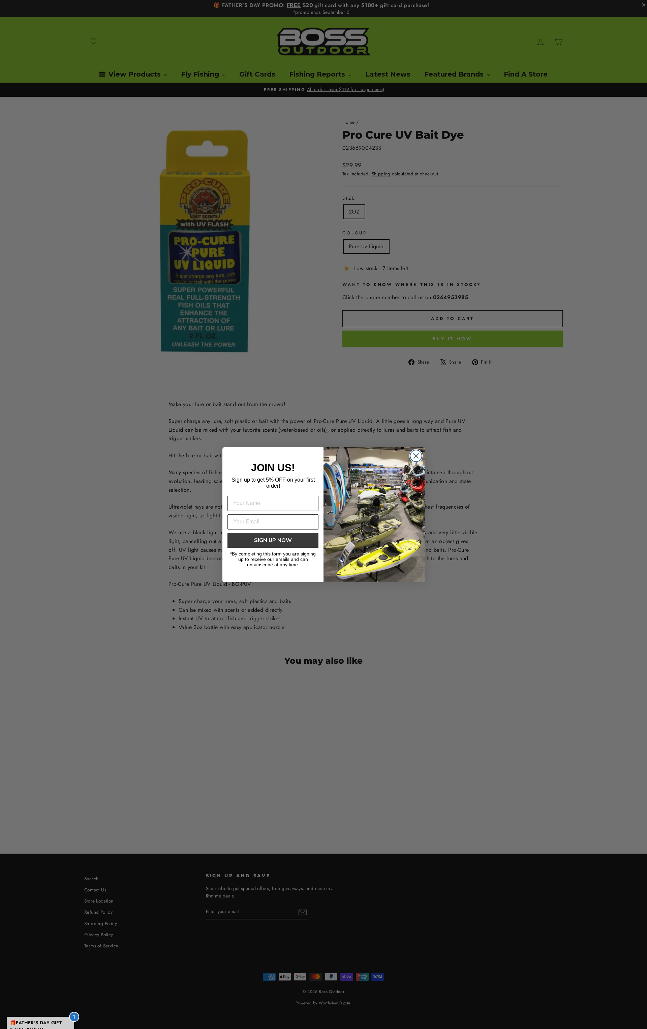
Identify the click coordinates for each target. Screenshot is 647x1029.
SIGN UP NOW (273, 540)
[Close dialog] (416, 456)
